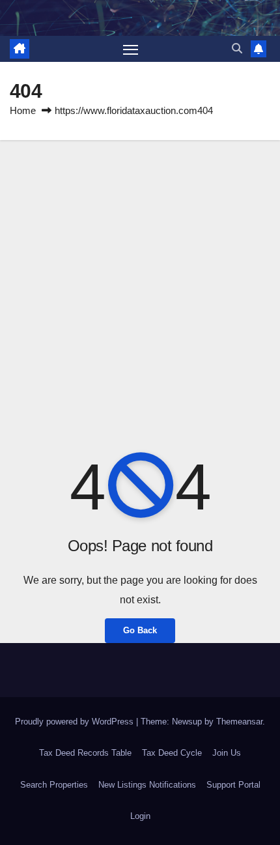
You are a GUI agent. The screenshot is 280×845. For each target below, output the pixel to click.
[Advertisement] (140, 287)
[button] (237, 48)
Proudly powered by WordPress (75, 721)
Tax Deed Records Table (85, 753)
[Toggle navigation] (131, 49)
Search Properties (54, 785)
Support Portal (233, 785)
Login (140, 816)
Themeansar (239, 721)
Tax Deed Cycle (172, 753)
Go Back (140, 630)
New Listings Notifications (147, 785)
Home (23, 110)
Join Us (226, 753)
